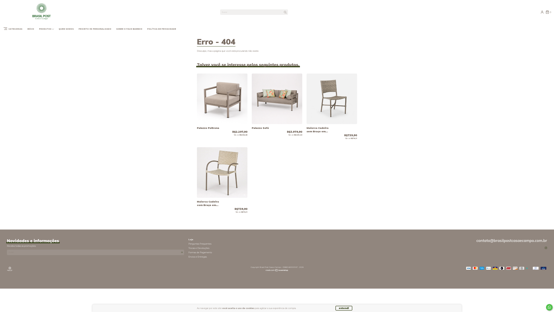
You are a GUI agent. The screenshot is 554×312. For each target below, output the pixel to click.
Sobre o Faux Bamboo (129, 29)
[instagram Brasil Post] (546, 248)
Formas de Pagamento (200, 252)
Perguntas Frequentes (199, 244)
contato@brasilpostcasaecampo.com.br (511, 240)
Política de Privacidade (161, 29)
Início (30, 29)
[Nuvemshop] (277, 271)
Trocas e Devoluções (198, 248)
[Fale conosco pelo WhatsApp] (549, 307)
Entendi (344, 308)
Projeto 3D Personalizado (95, 29)
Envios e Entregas (197, 257)
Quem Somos (66, 29)
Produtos (45, 29)
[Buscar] (285, 12)
